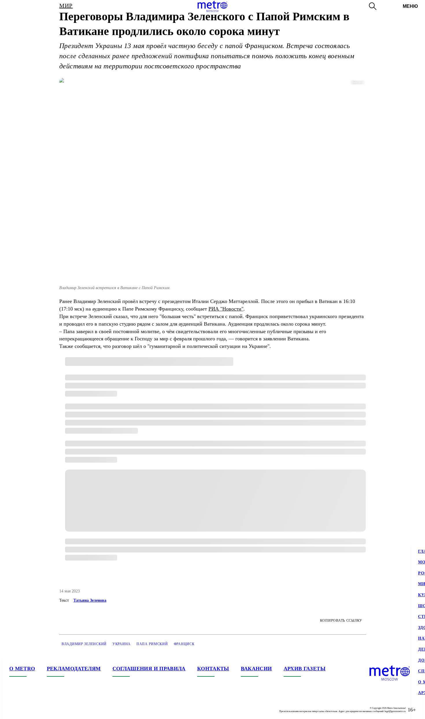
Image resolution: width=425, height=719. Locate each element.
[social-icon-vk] (14, 709)
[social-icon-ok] (37, 709)
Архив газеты (305, 668)
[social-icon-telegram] (25, 709)
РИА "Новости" (225, 309)
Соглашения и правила (149, 668)
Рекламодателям (74, 668)
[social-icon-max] (48, 709)
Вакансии (256, 668)
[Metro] (212, 6)
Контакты (213, 668)
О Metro (22, 668)
